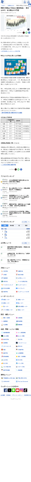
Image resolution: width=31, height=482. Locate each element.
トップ (3, 5)
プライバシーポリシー (17, 395)
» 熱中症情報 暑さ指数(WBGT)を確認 (11, 112)
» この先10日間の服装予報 (8, 164)
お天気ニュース (11, 5)
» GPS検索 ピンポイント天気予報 (10, 51)
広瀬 (6, 231)
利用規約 (8, 395)
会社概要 (3, 395)
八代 (6, 238)
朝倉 (6, 235)
